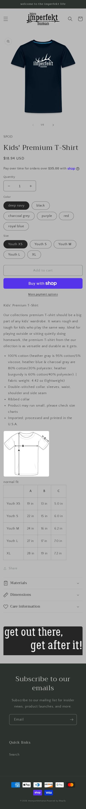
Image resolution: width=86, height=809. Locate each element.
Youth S (41, 244)
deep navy (16, 205)
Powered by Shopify (56, 801)
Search (14, 755)
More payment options (43, 294)
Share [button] (13, 568)
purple (47, 216)
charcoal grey (19, 216)
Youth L (14, 254)
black (40, 205)
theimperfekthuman (37, 801)
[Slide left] (33, 125)
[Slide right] (53, 125)
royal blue (16, 226)
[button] (6, 19)
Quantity (9, 176)
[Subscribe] (72, 719)
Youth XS (15, 244)
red (66, 216)
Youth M (65, 244)
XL (34, 254)
